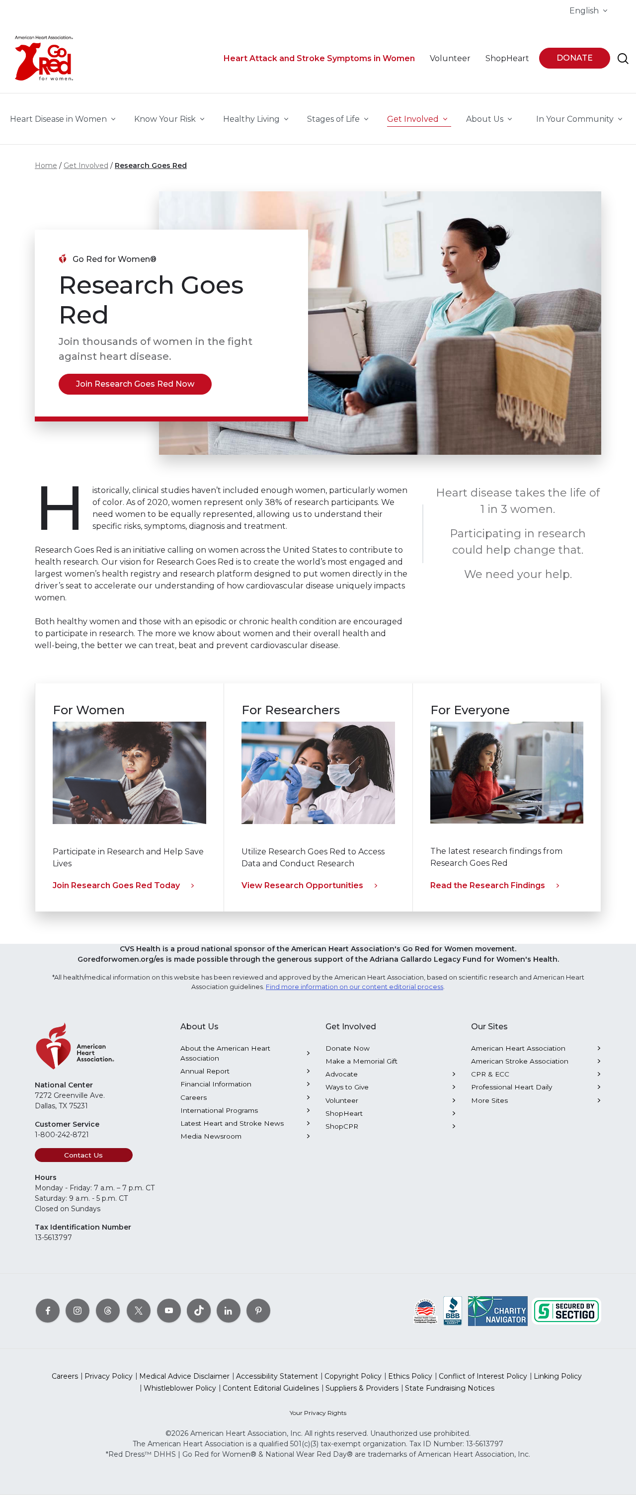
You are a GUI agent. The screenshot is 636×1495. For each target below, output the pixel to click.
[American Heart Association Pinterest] (258, 1310)
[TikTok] (199, 1310)
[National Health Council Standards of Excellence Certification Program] (425, 1310)
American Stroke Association (519, 1061)
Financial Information (215, 1084)
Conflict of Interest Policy (483, 1376)
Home (46, 165)
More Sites (489, 1100)
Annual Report (205, 1071)
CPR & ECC (490, 1074)
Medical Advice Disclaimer (184, 1376)
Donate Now (347, 1048)
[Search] (623, 59)
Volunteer (341, 1100)
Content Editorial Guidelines (271, 1388)
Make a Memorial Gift (361, 1061)
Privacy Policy (108, 1376)
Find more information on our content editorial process (354, 987)
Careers (193, 1097)
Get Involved (86, 165)
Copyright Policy (353, 1376)
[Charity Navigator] (498, 1310)
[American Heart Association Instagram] (77, 1310)
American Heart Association (518, 1048)
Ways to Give (347, 1087)
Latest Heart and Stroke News (232, 1123)
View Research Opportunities (302, 885)
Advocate (341, 1074)
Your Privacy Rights (318, 1412)
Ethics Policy (410, 1376)
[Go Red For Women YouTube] (169, 1310)
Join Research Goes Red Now (135, 384)
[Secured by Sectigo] (566, 1310)
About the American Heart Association (225, 1053)
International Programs (219, 1110)
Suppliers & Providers (361, 1388)
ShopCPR (341, 1126)
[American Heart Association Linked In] (228, 1310)
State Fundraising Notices (449, 1388)
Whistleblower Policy (180, 1388)
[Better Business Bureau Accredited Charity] (453, 1310)
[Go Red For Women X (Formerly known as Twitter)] (138, 1310)
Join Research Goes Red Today (116, 885)
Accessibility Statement (277, 1376)
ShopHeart (344, 1113)
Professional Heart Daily (511, 1087)
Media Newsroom (210, 1136)
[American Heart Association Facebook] (48, 1310)
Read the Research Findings (487, 885)
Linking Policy (558, 1376)
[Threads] (107, 1310)
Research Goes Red (151, 165)
